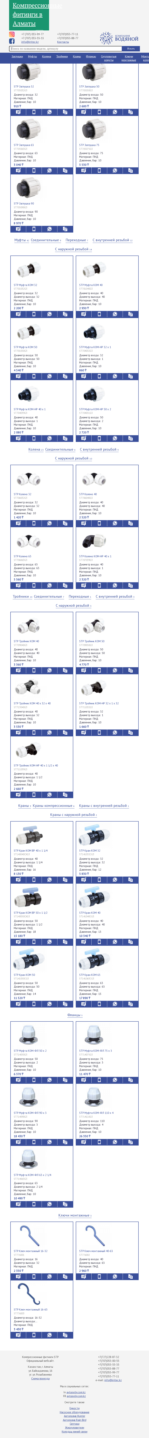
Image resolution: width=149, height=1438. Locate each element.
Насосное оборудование (74, 1412)
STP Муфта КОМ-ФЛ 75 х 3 (95, 1050)
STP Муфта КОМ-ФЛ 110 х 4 (96, 1113)
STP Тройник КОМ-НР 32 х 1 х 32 (99, 703)
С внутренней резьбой (113, 240)
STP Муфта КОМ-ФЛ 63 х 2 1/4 (32, 1175)
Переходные (77, 240)
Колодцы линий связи (74, 1431)
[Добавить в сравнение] (65, 112)
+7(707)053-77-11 (67, 34)
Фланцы (91, 56)
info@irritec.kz (30, 42)
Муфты (32, 56)
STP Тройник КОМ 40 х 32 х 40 (32, 703)
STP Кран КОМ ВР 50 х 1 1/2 (30, 912)
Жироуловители (74, 1427)
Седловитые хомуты (108, 58)
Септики (74, 1424)
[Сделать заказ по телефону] (34, 112)
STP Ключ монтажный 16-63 (30, 1309)
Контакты (63, 42)
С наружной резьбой (73, 249)
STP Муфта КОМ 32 (25, 285)
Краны (77, 56)
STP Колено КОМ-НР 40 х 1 (95, 556)
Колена (46, 56)
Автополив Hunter (74, 1416)
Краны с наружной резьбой (73, 814)
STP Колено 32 (22, 494)
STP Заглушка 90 (24, 203)
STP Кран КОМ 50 (24, 975)
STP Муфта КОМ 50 (25, 347)
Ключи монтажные (129, 58)
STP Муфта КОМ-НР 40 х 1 (30, 409)
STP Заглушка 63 (24, 145)
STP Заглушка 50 (89, 86)
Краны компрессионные (53, 805)
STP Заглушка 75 (89, 145)
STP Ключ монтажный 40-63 (96, 1251)
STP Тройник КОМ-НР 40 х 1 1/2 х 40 (36, 765)
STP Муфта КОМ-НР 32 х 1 (95, 347)
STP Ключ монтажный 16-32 (30, 1251)
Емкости (75, 1408)
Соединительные (46, 240)
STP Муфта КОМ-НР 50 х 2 (95, 409)
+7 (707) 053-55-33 (32, 38)
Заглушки (17, 56)
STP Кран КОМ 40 (89, 912)
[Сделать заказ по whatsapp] (49, 112)
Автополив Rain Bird (74, 1420)
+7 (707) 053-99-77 (32, 34)
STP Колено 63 (22, 556)
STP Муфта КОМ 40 (90, 285)
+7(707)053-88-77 (67, 38)
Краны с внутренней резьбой (104, 805)
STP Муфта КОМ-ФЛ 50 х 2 (30, 1050)
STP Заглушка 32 (24, 86)
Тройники (62, 56)
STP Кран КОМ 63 (89, 975)
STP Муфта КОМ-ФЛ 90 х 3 (30, 1113)
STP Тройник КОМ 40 (26, 641)
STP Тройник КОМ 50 (91, 641)
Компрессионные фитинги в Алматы (31, 14)
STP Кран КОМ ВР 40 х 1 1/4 (30, 850)
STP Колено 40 (88, 494)
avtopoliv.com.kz (76, 1392)
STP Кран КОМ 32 (89, 850)
